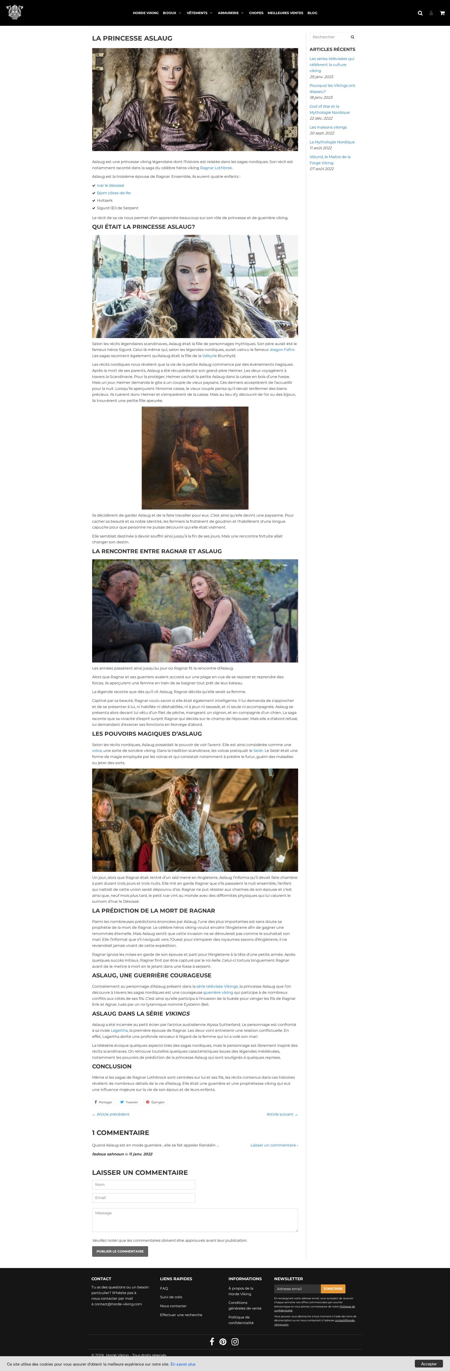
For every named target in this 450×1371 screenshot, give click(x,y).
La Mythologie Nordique (332, 142)
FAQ (164, 1288)
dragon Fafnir (282, 349)
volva (97, 750)
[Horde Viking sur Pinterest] (223, 1343)
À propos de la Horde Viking (241, 1291)
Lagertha (119, 1030)
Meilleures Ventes (285, 13)
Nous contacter (173, 1306)
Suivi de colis (171, 1297)
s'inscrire (333, 1289)
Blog (312, 13)
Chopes (256, 13)
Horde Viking (146, 13)
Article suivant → (282, 1114)
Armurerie (228, 13)
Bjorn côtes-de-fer (114, 193)
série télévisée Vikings (217, 986)
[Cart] (442, 13)
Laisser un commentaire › (274, 1145)
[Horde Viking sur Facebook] (212, 1343)
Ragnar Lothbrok (216, 168)
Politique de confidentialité (241, 1320)
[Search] (352, 37)
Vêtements (197, 13)
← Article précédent (111, 1114)
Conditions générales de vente (245, 1305)
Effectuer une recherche (181, 1315)
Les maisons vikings (328, 127)
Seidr (258, 750)
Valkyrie (209, 356)
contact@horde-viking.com (118, 1304)
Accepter (429, 1364)
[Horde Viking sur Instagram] (235, 1343)
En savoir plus (183, 1364)
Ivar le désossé (110, 185)
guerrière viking (218, 992)
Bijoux (169, 13)
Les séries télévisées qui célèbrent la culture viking (332, 65)
